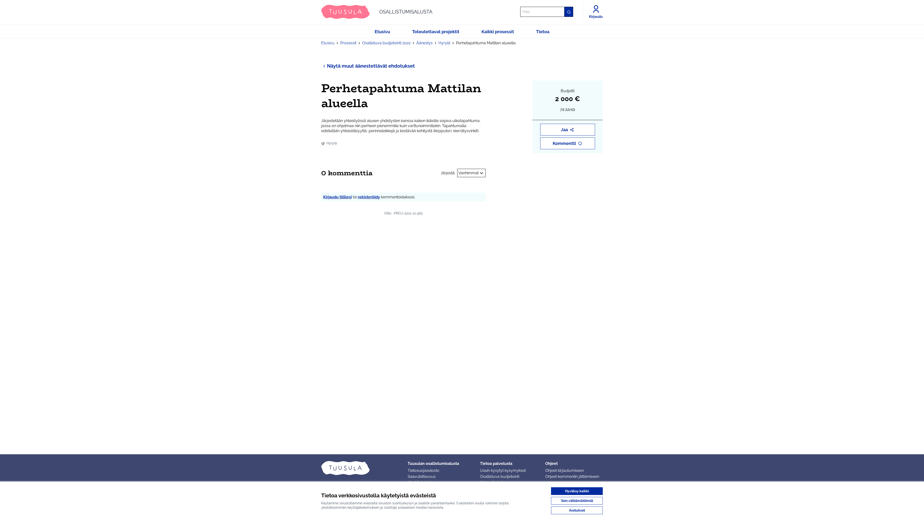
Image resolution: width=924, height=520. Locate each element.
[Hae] (568, 12)
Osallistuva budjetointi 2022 (386, 43)
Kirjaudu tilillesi (337, 197)
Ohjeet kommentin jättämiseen (572, 476)
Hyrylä (444, 43)
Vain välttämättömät (577, 501)
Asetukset (577, 510)
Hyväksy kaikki (577, 491)
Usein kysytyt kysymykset (503, 470)
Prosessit (348, 43)
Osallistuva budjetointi (499, 476)
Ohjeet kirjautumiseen (564, 470)
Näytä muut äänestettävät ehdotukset (371, 66)
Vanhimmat (468, 173)
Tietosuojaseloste (423, 470)
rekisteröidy (369, 197)
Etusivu (327, 43)
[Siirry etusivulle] (360, 468)
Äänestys (424, 43)
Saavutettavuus (422, 476)
